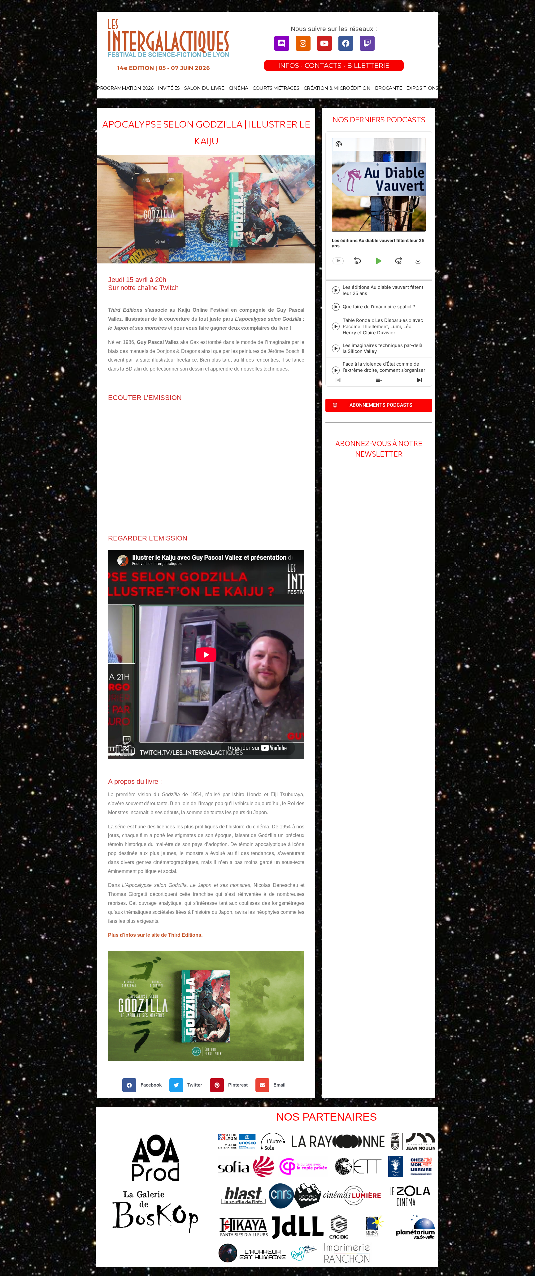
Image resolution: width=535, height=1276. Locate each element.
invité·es (169, 88)
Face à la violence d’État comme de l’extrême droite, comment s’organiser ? (384, 370)
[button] (144, 1085)
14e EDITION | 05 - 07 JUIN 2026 (163, 68)
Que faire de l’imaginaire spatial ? (379, 307)
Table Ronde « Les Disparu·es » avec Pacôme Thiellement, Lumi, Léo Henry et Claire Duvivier (383, 326)
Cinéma (238, 88)
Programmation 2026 (125, 88)
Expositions (422, 88)
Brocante (388, 88)
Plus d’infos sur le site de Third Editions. (155, 935)
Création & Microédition (337, 88)
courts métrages (276, 88)
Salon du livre (204, 88)
